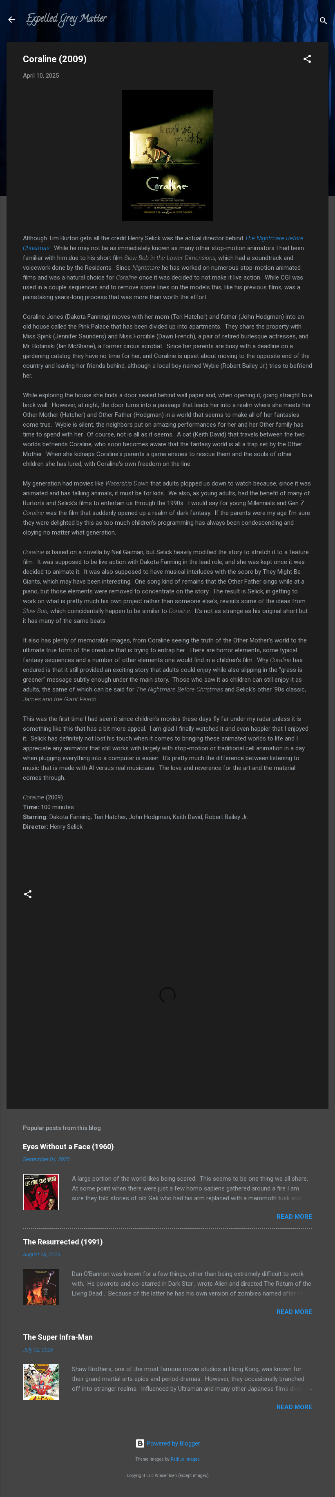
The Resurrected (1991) (63, 1241)
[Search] (323, 22)
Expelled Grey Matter (66, 19)
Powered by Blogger (172, 1443)
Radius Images (185, 1459)
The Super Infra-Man (58, 1337)
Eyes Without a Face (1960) (68, 1146)
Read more (294, 1216)
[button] (307, 60)
